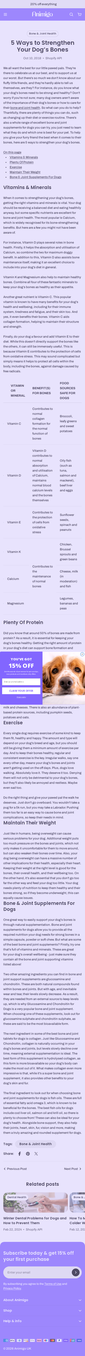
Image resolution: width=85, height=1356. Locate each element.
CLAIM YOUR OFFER (21, 690)
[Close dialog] (82, 654)
